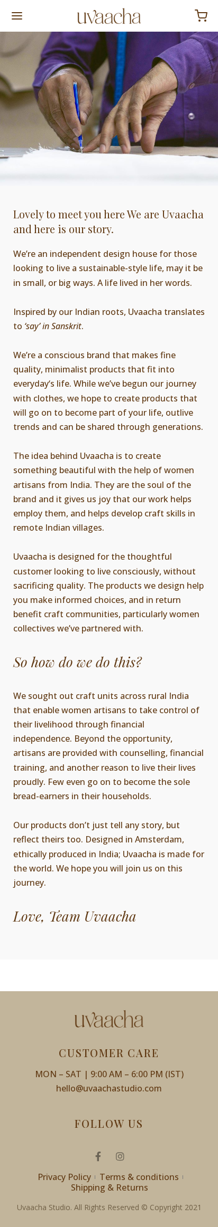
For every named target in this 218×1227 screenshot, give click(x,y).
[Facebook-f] (98, 1156)
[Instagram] (120, 1156)
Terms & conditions (139, 1177)
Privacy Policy (64, 1177)
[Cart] (201, 15)
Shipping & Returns (109, 1187)
